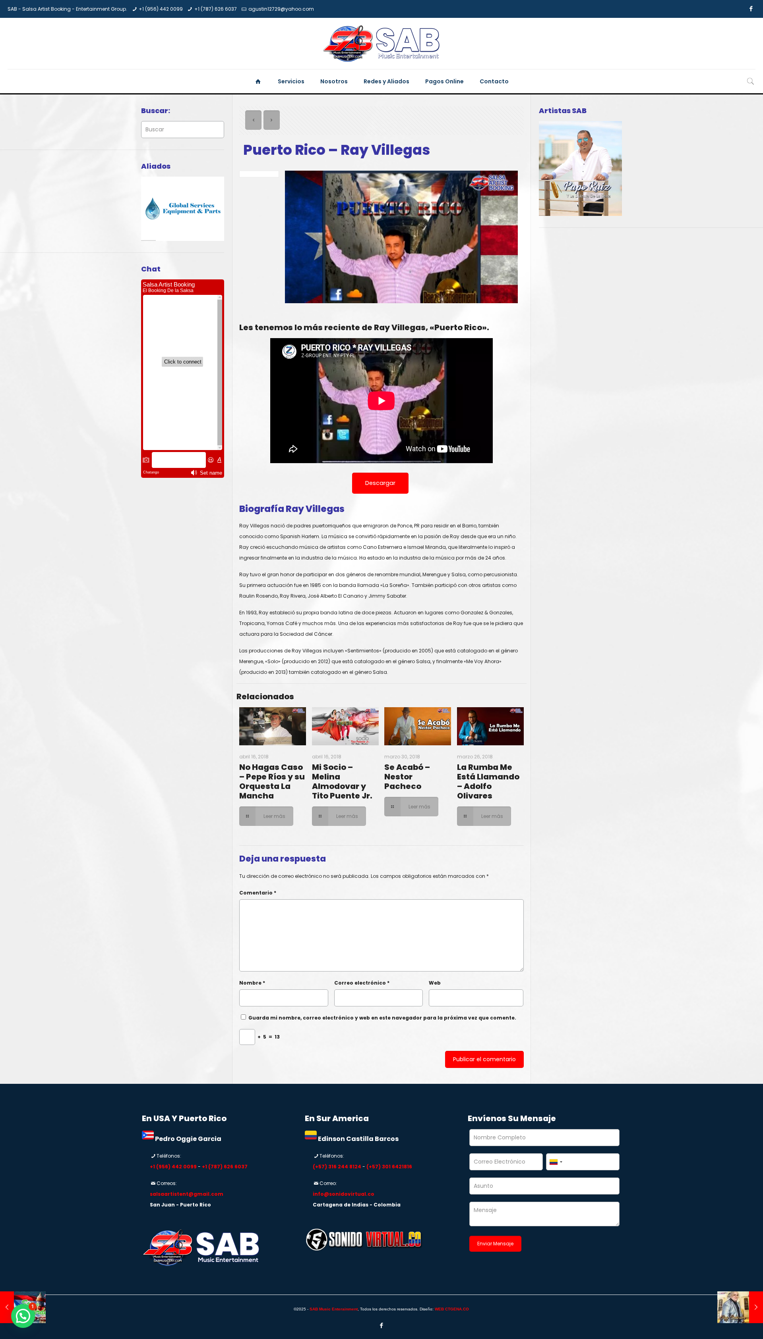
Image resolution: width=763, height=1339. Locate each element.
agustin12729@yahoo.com (281, 9)
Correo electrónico (361, 982)
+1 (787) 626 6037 (215, 9)
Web (435, 982)
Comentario (257, 892)
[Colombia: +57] (555, 1162)
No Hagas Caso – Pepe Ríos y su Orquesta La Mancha (272, 781)
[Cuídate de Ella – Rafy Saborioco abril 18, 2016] (740, 1307)
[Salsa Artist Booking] (381, 43)
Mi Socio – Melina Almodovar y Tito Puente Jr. (342, 781)
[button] (23, 1316)
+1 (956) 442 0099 (161, 9)
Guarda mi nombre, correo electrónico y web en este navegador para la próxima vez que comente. (382, 1017)
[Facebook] (751, 8)
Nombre (252, 982)
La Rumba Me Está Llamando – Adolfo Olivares (488, 781)
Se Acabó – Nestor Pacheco (407, 777)
